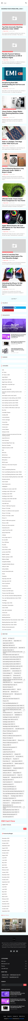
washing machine (14, 615)
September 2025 (14, 845)
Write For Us (22, 1016)
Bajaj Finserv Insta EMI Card (14, 384)
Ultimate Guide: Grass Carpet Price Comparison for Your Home (13, 199)
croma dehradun (14, 417)
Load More (13, 298)
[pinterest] (8, 310)
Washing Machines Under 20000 (14, 624)
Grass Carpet (14, 481)
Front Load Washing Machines (14, 469)
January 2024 (14, 872)
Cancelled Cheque (14, 412)
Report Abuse (6, 915)
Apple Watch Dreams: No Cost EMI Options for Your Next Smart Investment (13, 227)
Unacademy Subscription (14, 605)
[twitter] (20, 307)
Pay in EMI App (14, 542)
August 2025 (14, 848)
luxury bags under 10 (14, 537)
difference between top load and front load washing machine (14, 435)
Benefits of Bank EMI (14, 389)
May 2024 (14, 862)
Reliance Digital (14, 559)
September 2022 (14, 911)
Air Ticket (14, 372)
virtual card (14, 612)
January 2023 (14, 901)
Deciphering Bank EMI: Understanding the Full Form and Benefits (13, 84)
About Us (9, 1016)
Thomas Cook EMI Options (14, 593)
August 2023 (14, 884)
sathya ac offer (14, 566)
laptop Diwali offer (14, 532)
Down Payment (14, 440)
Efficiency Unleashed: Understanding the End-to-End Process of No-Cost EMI (17, 993)
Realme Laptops (14, 554)
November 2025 (14, 840)
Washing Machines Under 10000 (14, 622)
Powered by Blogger (8, 833)
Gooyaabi (22, 1018)
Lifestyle (14, 535)
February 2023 (14, 899)
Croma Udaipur (14, 429)
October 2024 (14, 852)
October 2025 (14, 843)
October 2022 (14, 908)
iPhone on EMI (14, 522)
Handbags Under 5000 (14, 496)
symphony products (14, 588)
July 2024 (14, 857)
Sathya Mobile (14, 569)
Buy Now (14, 410)
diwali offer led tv (14, 438)
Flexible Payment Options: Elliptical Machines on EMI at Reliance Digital (12, 55)
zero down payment (14, 629)
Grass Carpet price (14, 484)
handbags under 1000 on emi (14, 491)
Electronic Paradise (14, 445)
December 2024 (14, 850)
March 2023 (14, 896)
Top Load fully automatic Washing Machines (14, 595)
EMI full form (14, 455)
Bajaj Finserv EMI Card (14, 382)
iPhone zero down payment (14, 525)
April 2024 (14, 865)
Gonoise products (14, 479)
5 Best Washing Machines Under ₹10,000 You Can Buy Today (17, 350)
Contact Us (15, 1016)
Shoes (14, 573)
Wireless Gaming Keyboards (14, 627)
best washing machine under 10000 (14, 402)
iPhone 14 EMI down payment (14, 520)
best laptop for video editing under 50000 (14, 398)
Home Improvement (14, 501)
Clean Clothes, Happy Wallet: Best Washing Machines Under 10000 (13, 113)
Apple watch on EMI (14, 379)
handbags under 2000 (14, 493)
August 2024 (14, 855)
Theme (10, 1018)
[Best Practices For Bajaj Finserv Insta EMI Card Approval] (6, 343)
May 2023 (14, 891)
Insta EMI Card (14, 503)
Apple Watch (14, 377)
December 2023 (14, 874)
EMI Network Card (14, 457)
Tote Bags (14, 600)
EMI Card (14, 452)
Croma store (14, 427)
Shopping (14, 576)
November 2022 (14, 906)
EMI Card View (8, 821)
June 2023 (14, 889)
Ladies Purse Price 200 (14, 530)
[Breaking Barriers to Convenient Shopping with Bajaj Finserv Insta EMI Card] (6, 336)
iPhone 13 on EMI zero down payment (14, 510)
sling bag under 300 (14, 581)
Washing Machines (14, 617)
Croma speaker (14, 424)
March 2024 (14, 867)
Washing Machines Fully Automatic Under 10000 (14, 619)
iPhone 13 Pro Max (14, 513)
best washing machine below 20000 (14, 400)
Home (4, 1016)
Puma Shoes (14, 547)
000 (14, 370)
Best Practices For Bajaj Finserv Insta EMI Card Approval (18, 342)
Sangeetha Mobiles (14, 561)
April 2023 (14, 894)
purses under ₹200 (14, 552)
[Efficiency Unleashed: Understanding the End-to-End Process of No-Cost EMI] (5, 994)
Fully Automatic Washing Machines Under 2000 (14, 476)
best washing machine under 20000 (14, 405)
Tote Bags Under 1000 (14, 602)
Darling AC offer (14, 431)
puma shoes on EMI (14, 549)
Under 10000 (14, 607)
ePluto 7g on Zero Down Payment (14, 464)
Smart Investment (14, 583)
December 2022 (14, 903)
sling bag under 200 (14, 578)
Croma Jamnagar (14, 419)
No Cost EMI (14, 539)
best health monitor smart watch (14, 395)
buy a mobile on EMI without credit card (14, 407)
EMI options (14, 459)
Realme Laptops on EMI (14, 556)
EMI (14, 450)
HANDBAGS (14, 486)
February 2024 (14, 869)
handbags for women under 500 (14, 488)
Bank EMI (14, 386)
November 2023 (14, 877)
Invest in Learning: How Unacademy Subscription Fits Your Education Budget (12, 256)
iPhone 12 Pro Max (14, 508)
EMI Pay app (14, 462)
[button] (2, 3)
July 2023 (14, 886)
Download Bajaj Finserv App (14, 442)
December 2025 (14, 838)
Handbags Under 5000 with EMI (14, 498)
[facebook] (8, 307)
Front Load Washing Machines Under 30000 (14, 474)
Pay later (14, 544)
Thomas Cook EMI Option (14, 590)
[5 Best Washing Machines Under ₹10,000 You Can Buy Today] (6, 350)
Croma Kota (14, 422)
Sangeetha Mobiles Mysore (14, 564)
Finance (14, 467)
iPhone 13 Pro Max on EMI (14, 515)
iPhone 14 (14, 518)
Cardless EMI (14, 414)
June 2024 (14, 860)
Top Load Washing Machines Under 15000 (14, 598)
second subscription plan (14, 571)
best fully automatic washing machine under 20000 (14, 392)
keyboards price (14, 527)
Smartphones (14, 585)
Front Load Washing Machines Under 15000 (14, 472)
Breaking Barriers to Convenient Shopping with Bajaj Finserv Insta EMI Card (18, 336)
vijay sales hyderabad (14, 610)
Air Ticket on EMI (14, 374)
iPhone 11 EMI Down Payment (14, 505)
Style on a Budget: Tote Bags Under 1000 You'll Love (12, 142)
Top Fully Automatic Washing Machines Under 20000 (12, 28)
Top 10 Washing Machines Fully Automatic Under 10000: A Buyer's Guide (13, 170)
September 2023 (14, 882)
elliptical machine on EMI (14, 447)
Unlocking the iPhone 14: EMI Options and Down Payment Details (12, 285)
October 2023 (14, 879)
